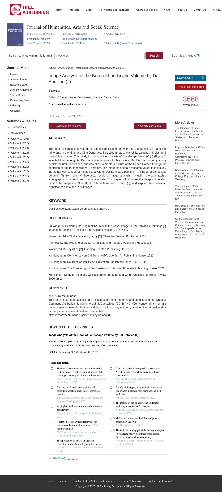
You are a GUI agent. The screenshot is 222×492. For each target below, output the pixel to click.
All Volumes (17, 132)
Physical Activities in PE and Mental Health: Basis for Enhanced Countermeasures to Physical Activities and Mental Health (190, 155)
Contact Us (200, 9)
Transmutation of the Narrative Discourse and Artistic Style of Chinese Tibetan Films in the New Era (188, 192)
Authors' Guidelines (21, 89)
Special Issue (17, 95)
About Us (182, 9)
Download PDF (186, 78)
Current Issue (18, 127)
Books (89, 9)
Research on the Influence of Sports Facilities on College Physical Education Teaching (190, 175)
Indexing (15, 105)
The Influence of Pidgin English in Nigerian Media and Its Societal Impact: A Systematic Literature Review (189, 134)
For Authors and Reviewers (114, 9)
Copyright (15, 110)
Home (59, 9)
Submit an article (183, 55)
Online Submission (146, 9)
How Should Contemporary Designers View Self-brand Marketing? (190, 208)
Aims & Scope (18, 79)
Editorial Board (18, 84)
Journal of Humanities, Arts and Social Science (73, 26)
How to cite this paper (191, 86)
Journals (74, 9)
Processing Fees (19, 100)
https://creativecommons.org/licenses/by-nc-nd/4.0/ (79, 315)
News (167, 9)
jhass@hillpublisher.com (83, 38)
